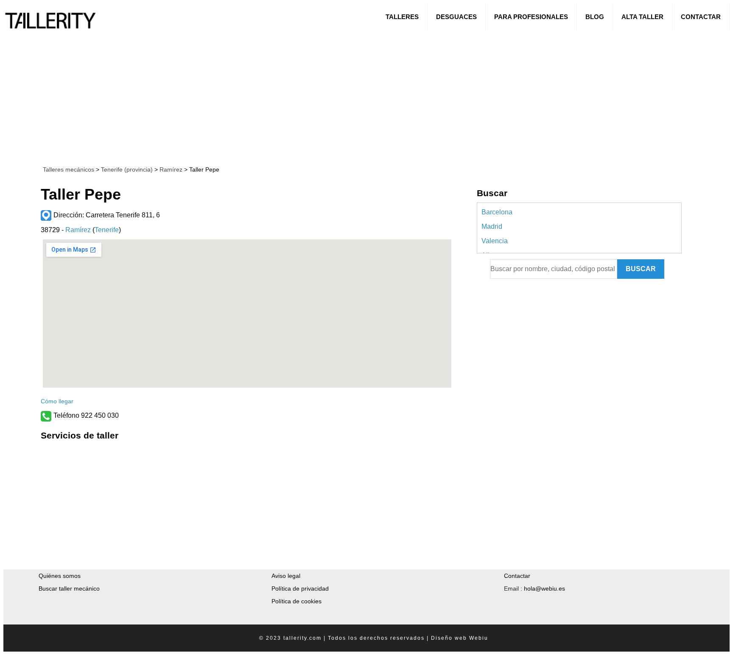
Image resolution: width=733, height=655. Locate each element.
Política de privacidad (300, 588)
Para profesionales (531, 16)
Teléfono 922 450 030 (86, 415)
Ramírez (170, 169)
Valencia (494, 240)
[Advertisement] (260, 96)
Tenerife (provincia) (127, 169)
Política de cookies (296, 601)
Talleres (402, 16)
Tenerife (107, 229)
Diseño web (449, 638)
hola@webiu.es (544, 588)
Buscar (641, 268)
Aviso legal (285, 575)
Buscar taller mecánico (69, 588)
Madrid (491, 226)
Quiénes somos (60, 575)
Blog (594, 16)
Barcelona (496, 212)
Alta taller (642, 16)
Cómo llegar (57, 401)
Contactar (701, 16)
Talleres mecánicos (68, 169)
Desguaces (456, 16)
